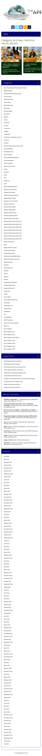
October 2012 (7, 720)
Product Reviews (8, 268)
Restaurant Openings (9, 285)
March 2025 (7, 491)
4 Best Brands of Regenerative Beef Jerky (15, 373)
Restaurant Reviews (9, 288)
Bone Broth (7, 114)
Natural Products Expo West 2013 (13, 221)
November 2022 (8, 558)
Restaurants (7, 291)
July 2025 (6, 479)
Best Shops (7, 108)
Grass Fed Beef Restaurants (11, 157)
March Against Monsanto (10, 186)
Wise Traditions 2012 (9, 331)
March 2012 (7, 726)
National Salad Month (9, 210)
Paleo (5, 244)
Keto (5, 178)
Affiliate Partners (8, 91)
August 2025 (7, 476)
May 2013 (6, 706)
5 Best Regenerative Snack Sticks (13, 361)
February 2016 (8, 668)
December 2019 (8, 633)
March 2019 (7, 651)
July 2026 (6, 456)
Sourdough (7, 302)
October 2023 (7, 535)
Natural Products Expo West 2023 (13, 239)
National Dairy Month (9, 192)
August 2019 (7, 645)
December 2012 (8, 715)
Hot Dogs (6, 172)
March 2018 (7, 659)
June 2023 (6, 543)
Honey (5, 169)
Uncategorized (8, 317)
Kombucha (7, 180)
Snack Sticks (7, 297)
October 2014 (7, 686)
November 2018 (8, 657)
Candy (5, 120)
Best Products (7, 102)
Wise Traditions (8, 329)
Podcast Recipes (8, 262)
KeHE (5, 175)
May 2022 (6, 564)
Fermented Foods (8, 151)
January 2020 (7, 630)
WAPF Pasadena (8, 320)
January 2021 (7, 604)
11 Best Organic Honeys (31, 65)
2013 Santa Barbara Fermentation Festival (15, 88)
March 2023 (7, 552)
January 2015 (7, 683)
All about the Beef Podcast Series (12, 93)
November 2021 (8, 578)
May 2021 (6, 596)
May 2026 (6, 459)
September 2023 (8, 538)
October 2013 (7, 691)
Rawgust (6, 276)
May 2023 (6, 546)
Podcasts (6, 265)
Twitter (17, 27)
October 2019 (7, 639)
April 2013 (6, 709)
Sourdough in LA (8, 305)
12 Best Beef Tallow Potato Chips (12, 375)
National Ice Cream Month (11, 201)
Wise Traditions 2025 (9, 349)
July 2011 (6, 744)
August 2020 (7, 613)
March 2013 (7, 712)
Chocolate (6, 122)
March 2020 (7, 625)
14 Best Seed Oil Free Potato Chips (13, 381)
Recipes (6, 279)
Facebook (13, 27)
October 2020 (7, 607)
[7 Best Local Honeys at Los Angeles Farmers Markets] (11, 61)
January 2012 (7, 732)
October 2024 (7, 506)
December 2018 (8, 654)
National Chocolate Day (10, 189)
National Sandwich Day (10, 212)
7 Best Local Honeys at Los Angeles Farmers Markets (11, 65)
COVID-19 (6, 140)
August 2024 (7, 511)
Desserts (6, 143)
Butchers (6, 117)
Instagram (21, 27)
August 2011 (7, 741)
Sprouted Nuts (7, 308)
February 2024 (8, 523)
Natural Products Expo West (11, 218)
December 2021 (8, 575)
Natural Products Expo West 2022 (13, 236)
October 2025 (7, 471)
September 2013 (8, 694)
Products (6, 270)
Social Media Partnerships (11, 299)
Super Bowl (7, 311)
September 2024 (8, 508)
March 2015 (7, 677)
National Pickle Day (9, 204)
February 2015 (8, 680)
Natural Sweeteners (9, 241)
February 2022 (8, 572)
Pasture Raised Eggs (9, 250)
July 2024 (6, 514)
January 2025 (7, 497)
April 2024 (6, 517)
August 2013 (7, 697)
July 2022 (6, 561)
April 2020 (6, 622)
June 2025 (6, 482)
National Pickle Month (9, 207)
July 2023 (6, 540)
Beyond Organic (8, 111)
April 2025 (6, 488)
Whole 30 (6, 326)
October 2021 (7, 581)
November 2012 (8, 718)
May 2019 (6, 648)
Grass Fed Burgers (9, 160)
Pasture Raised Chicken (10, 247)
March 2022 (7, 569)
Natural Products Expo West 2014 (13, 224)
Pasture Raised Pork (9, 253)
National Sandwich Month (10, 215)
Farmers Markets (8, 149)
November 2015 (8, 671)
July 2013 (6, 700)
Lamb (5, 183)
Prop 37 (6, 273)
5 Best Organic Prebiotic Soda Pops (13, 370)
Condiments (7, 134)
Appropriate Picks (8, 99)
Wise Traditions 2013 (9, 334)
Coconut (6, 125)
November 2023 (8, 532)
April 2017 (6, 662)
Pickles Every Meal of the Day (12, 259)
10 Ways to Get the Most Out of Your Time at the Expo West (19, 378)
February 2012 (8, 729)
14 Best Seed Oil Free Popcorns (12, 387)
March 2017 (7, 665)
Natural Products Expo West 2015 (13, 227)
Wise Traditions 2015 (9, 340)
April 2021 (6, 598)
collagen (6, 131)
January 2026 (7, 465)
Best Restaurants (8, 105)
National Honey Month (10, 198)
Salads (6, 294)
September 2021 (8, 584)
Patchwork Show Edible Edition (12, 256)
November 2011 (8, 735)
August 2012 (7, 723)
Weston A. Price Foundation (11, 323)
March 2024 (7, 520)
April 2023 (6, 549)
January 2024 (7, 526)
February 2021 (8, 601)
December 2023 (8, 529)
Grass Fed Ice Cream (9, 166)
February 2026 (8, 462)
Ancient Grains (8, 96)
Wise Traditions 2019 (9, 346)
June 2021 (6, 593)
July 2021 (6, 590)
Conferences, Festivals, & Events (12, 137)
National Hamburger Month (11, 195)
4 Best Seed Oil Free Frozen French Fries (15, 367)
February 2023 (8, 555)
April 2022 (6, 567)
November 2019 (8, 636)
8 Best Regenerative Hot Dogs (12, 364)
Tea (5, 314)
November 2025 (8, 468)
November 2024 (8, 503)
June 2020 (6, 619)
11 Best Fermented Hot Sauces (12, 384)
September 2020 (8, 610)
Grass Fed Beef (8, 154)
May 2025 (6, 485)
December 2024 (8, 500)
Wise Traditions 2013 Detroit (11, 337)
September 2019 (8, 642)
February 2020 (8, 627)
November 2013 (8, 688)
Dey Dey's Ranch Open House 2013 (13, 146)
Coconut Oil (7, 128)
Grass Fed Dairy (8, 163)
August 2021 (7, 587)
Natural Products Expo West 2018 (13, 230)
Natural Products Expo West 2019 (13, 233)
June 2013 (6, 703)
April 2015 (6, 674)
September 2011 (8, 738)
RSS (25, 27)
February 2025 (8, 494)
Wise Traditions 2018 (9, 343)
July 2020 (6, 616)
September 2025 (8, 474)
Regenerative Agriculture (10, 282)
